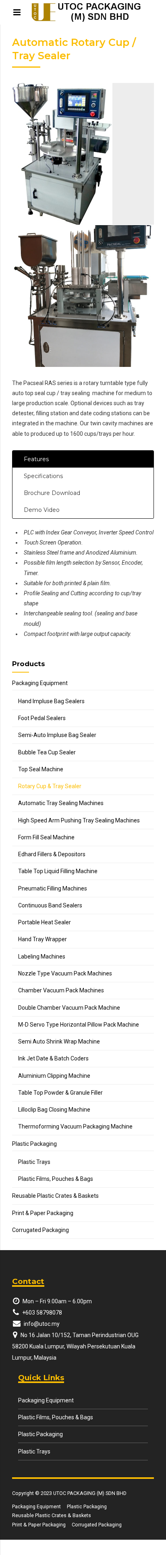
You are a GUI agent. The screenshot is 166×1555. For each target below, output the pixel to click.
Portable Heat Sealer (44, 922)
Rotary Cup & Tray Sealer (49, 786)
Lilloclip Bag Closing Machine (54, 1109)
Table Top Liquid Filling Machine (58, 871)
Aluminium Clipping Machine (54, 1076)
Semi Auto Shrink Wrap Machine (59, 1041)
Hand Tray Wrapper (42, 939)
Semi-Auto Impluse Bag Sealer (57, 735)
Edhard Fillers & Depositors (51, 854)
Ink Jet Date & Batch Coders (53, 1058)
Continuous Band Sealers (50, 905)
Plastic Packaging (34, 1144)
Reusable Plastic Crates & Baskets (55, 1196)
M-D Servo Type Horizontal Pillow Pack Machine (78, 1024)
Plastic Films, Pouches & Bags (55, 1179)
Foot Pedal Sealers (42, 718)
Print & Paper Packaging (42, 1213)
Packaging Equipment (40, 683)
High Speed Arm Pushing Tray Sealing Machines (79, 820)
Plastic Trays (34, 1162)
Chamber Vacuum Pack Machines (61, 990)
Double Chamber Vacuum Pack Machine (69, 1007)
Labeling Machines (41, 956)
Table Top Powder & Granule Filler (60, 1092)
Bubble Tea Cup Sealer (47, 752)
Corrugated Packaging (40, 1230)
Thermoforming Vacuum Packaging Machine (75, 1126)
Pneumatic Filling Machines (52, 888)
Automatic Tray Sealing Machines (61, 803)
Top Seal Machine (40, 769)
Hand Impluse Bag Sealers (51, 701)
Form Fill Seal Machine (46, 837)
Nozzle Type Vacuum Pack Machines (65, 973)
